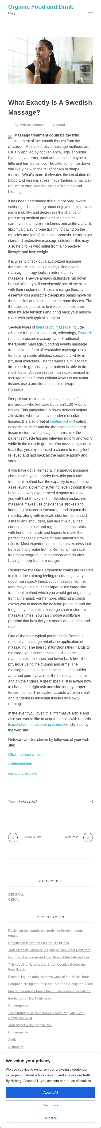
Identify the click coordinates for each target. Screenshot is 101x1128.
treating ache (60, 421)
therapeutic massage (53, 327)
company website (22, 773)
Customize (50, 1105)
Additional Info (20, 764)
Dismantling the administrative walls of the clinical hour (48, 977)
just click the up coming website (38, 725)
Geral (13, 899)
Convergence (18, 1006)
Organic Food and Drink (40, 7)
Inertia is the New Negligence (30, 998)
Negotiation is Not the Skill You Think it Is (38, 943)
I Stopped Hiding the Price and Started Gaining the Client (50, 984)
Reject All (50, 1118)
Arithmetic (15, 1047)
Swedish (85, 333)
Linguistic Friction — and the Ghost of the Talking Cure (48, 957)
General (59, 125)
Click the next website (26, 755)
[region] (50, 1090)
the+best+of (27, 801)
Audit (12, 1039)
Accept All (50, 1092)
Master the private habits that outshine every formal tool (49, 991)
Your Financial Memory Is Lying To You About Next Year (49, 950)
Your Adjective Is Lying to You (30, 1025)
